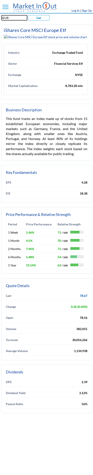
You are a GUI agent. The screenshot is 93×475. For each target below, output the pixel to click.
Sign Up (87, 10)
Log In (76, 10)
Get (38, 18)
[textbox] (14, 17)
